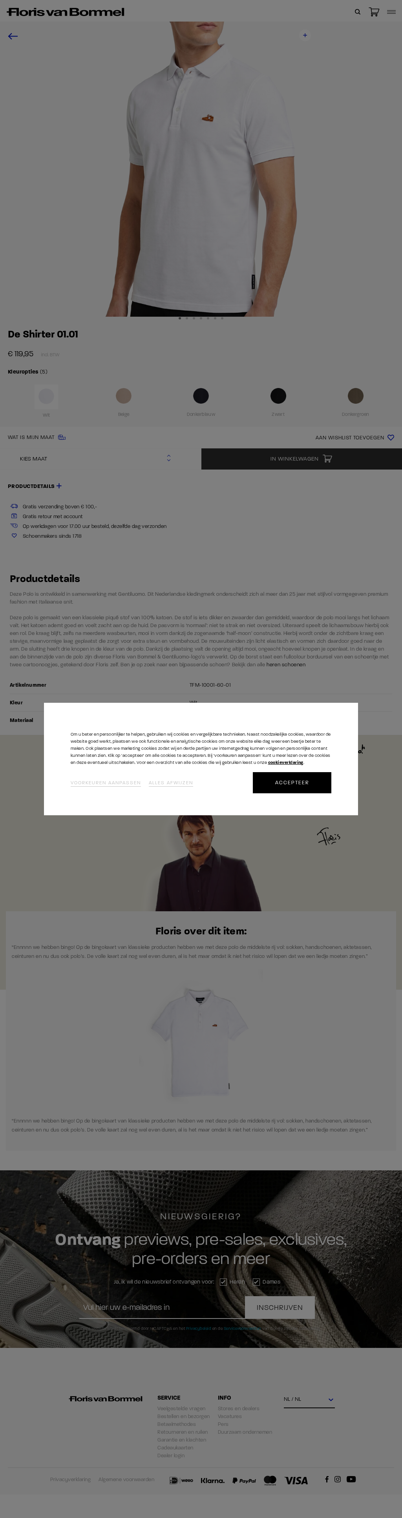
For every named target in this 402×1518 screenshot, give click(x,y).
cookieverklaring (285, 762)
